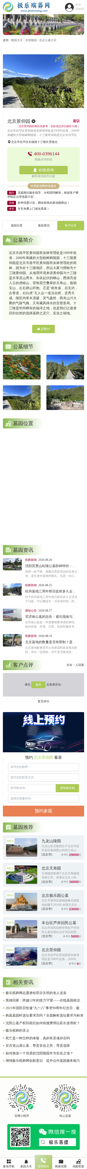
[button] (37, 104)
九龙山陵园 (51, 841)
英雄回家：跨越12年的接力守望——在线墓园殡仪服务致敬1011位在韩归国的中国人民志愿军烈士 (44, 1001)
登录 (38, 684)
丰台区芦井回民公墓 (59, 923)
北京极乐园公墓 (55, 896)
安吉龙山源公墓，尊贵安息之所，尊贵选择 (38, 1045)
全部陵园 (31, 40)
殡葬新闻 (31, 560)
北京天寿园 (51, 868)
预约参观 (43, 811)
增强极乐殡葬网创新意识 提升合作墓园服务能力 (43, 1060)
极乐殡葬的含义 (17, 1030)
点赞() (45, 329)
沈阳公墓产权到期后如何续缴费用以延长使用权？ (43, 1023)
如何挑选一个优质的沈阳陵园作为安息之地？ (39, 1053)
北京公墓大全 (48, 40)
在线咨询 (46, 170)
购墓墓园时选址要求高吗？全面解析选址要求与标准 (44, 1015)
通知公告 (31, 610)
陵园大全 (17, 40)
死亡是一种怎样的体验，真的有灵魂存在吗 (38, 1038)
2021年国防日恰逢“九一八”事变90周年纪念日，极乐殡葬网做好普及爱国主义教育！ (44, 1008)
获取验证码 (67, 788)
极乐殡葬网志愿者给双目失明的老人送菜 (36, 993)
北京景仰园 (51, 950)
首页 (6, 40)
